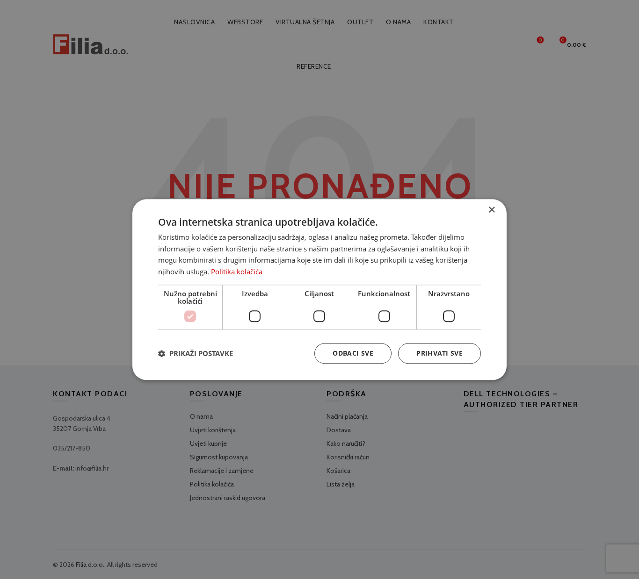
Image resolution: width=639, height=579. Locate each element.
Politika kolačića (236, 271)
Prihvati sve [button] (439, 353)
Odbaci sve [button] (353, 353)
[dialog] (319, 289)
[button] (195, 353)
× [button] (491, 210)
